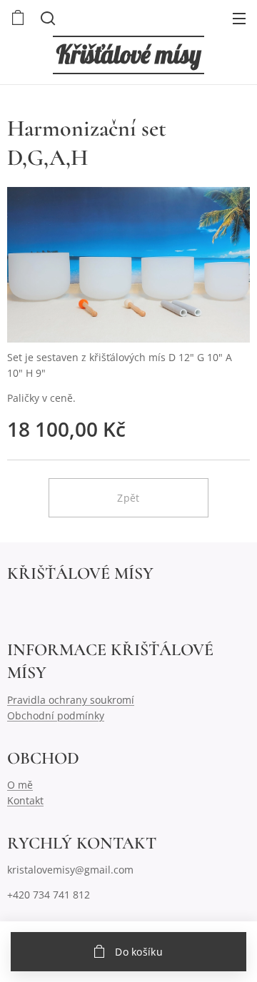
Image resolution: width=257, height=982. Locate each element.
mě (25, 784)
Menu (239, 18)
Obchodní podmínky (55, 715)
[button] (46, 18)
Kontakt (25, 800)
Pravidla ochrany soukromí (70, 700)
